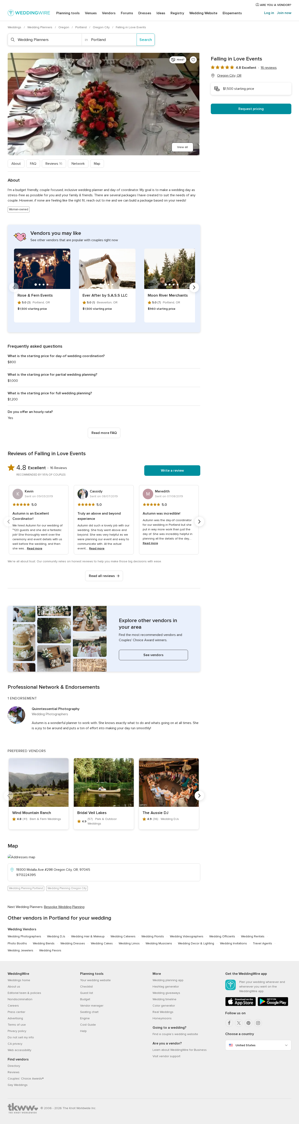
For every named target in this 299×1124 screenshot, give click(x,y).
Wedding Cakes (102, 943)
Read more (34, 548)
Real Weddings (163, 1012)
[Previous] (14, 287)
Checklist (86, 986)
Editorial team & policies (24, 993)
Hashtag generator (166, 986)
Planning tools (68, 13)
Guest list (86, 993)
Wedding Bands (44, 943)
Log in (269, 13)
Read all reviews (102, 576)
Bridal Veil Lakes (92, 812)
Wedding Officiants (222, 936)
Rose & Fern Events (35, 295)
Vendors (109, 13)
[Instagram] (258, 1023)
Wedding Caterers (123, 936)
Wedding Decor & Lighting (196, 943)
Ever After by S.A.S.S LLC (105, 295)
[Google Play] (273, 1005)
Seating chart (89, 1012)
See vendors (153, 655)
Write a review (172, 470)
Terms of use (17, 1025)
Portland (81, 27)
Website (203, 13)
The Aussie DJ (155, 812)
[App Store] (240, 1005)
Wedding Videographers (186, 936)
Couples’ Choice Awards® (26, 1078)
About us (14, 986)
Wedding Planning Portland (26, 888)
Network (78, 163)
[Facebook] (229, 1023)
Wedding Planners (40, 27)
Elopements (232, 13)
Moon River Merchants (168, 295)
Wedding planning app (168, 980)
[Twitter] (239, 1023)
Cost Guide (88, 1025)
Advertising (15, 1018)
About (16, 163)
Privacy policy (17, 1031)
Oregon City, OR (229, 75)
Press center (16, 1012)
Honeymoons (162, 1018)
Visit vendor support (166, 1056)
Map (97, 163)
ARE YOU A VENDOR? (275, 5)
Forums (127, 13)
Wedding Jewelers (20, 950)
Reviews (54, 163)
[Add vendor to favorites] (193, 59)
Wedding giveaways (166, 993)
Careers (13, 1005)
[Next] (194, 287)
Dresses (144, 13)
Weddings (15, 27)
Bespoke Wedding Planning (64, 907)
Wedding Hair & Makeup (88, 936)
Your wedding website (95, 980)
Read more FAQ (104, 433)
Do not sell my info (21, 1037)
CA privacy (15, 1044)
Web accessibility (19, 1050)
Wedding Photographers (24, 936)
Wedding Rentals (252, 936)
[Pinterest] (248, 1023)
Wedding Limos (129, 943)
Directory (14, 1066)
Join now (284, 13)
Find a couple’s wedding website (175, 1034)
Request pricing (251, 109)
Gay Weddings (18, 1085)
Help (83, 1031)
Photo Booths (17, 943)
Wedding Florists (152, 936)
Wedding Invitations (233, 943)
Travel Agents (262, 943)
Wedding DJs (56, 936)
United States (245, 1045)
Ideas (161, 13)
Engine (85, 1018)
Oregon (64, 27)
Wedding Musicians (159, 943)
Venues (91, 13)
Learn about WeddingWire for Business (180, 1050)
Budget (85, 999)
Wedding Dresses (72, 943)
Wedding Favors (50, 950)
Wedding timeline (164, 999)
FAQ (33, 163)
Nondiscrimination (20, 999)
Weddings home (19, 980)
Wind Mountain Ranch (31, 812)
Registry (177, 13)
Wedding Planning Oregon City (66, 888)
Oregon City (102, 27)
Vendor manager (91, 1005)
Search (145, 39)
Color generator (164, 1005)
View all (182, 147)
